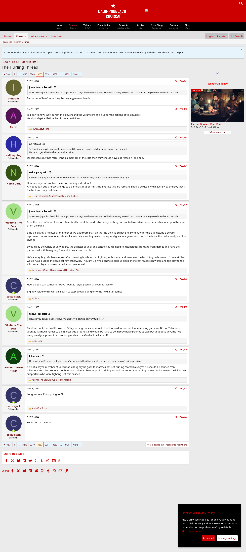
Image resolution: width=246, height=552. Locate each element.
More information (192, 531)
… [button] (19, 74)
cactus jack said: (38, 313)
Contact (173, 26)
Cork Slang (157, 26)
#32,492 (183, 109)
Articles (140, 26)
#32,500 (183, 416)
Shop (187, 26)
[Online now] (13, 293)
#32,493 (183, 137)
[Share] (176, 81)
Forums (73, 26)
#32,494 (183, 165)
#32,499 (183, 388)
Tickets (87, 26)
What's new (37, 36)
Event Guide (103, 26)
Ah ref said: (35, 143)
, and (55, 270)
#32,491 (183, 80)
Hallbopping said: (38, 172)
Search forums (21, 41)
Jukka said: (35, 356)
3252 (55, 74)
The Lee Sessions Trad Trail (206, 124)
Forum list (7, 41)
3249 (32, 74)
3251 (47, 74)
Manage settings (227, 538)
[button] (46, 36)
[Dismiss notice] (241, 50)
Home (59, 26)
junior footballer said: (41, 87)
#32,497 (183, 307)
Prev (8, 74)
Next (75, 74)
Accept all (208, 538)
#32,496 (183, 278)
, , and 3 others (54, 196)
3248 (24, 74)
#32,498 (183, 349)
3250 (39, 74)
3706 (67, 74)
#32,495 (183, 204)
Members (56, 36)
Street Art (123, 26)
